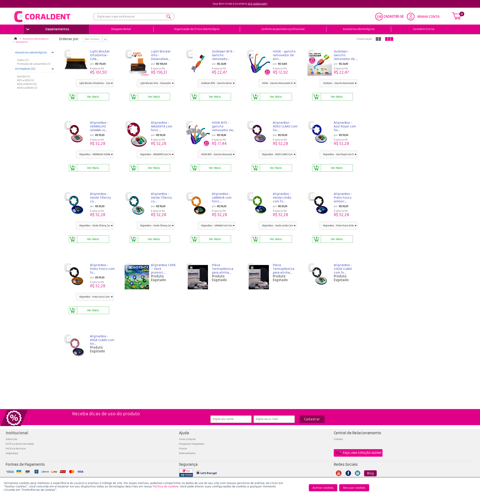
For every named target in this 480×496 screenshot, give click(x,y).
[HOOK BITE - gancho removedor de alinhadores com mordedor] (198, 135)
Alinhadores (22, 42)
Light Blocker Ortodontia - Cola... (100, 55)
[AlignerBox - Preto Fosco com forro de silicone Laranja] (76, 277)
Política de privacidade (20, 443)
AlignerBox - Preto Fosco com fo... (102, 268)
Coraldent (16, 39)
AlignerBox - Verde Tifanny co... (100, 197)
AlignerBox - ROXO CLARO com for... (285, 126)
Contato (338, 439)
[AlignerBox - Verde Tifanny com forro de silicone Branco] (137, 206)
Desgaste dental (121, 29)
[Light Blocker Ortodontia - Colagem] (76, 63)
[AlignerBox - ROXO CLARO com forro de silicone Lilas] (259, 135)
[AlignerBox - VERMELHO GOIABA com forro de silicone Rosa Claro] (76, 135)
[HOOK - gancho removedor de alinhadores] (259, 63)
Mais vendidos (92, 39)
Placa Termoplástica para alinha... (222, 268)
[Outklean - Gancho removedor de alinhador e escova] (320, 63)
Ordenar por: (69, 39)
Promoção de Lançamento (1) (33, 63)
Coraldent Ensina (423, 29)
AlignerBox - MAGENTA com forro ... (161, 126)
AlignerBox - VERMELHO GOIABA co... (99, 126)
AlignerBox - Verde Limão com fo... (282, 197)
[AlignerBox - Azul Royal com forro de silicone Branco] (320, 135)
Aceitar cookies (323, 487)
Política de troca (16, 448)
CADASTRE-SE (394, 16)
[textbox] (133, 16)
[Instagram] (357, 475)
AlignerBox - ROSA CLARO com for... (102, 340)
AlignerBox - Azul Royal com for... (345, 126)
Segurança (12, 453)
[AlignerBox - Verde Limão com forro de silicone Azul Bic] (259, 206)
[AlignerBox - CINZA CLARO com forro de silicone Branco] (320, 277)
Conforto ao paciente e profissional (283, 29)
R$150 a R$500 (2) (27, 87)
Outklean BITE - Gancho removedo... (223, 55)
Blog (370, 473)
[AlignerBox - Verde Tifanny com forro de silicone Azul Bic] (76, 206)
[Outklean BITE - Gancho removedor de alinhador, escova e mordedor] (198, 63)
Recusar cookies (354, 487)
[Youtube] (339, 475)
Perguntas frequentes (191, 443)
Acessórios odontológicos (359, 29)
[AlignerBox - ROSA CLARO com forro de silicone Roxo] (76, 348)
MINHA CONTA (428, 17)
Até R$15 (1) (23, 76)
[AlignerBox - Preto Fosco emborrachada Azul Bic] (320, 206)
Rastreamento (187, 453)
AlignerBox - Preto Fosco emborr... (343, 197)
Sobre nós (11, 439)
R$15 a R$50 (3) (25, 80)
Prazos (183, 448)
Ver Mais (93, 96)
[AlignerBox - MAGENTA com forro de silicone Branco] (137, 135)
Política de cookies (165, 486)
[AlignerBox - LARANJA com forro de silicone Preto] (198, 206)
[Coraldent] (42, 22)
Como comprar (187, 439)
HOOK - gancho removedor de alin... (284, 55)
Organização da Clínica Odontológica (196, 29)
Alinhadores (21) (25, 68)
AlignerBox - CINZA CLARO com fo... (343, 268)
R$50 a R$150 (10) (27, 84)
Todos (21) (23, 60)
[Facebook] (348, 475)
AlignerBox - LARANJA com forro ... (222, 197)
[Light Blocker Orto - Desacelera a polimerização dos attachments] (137, 63)
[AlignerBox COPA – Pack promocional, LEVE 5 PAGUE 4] (137, 277)
